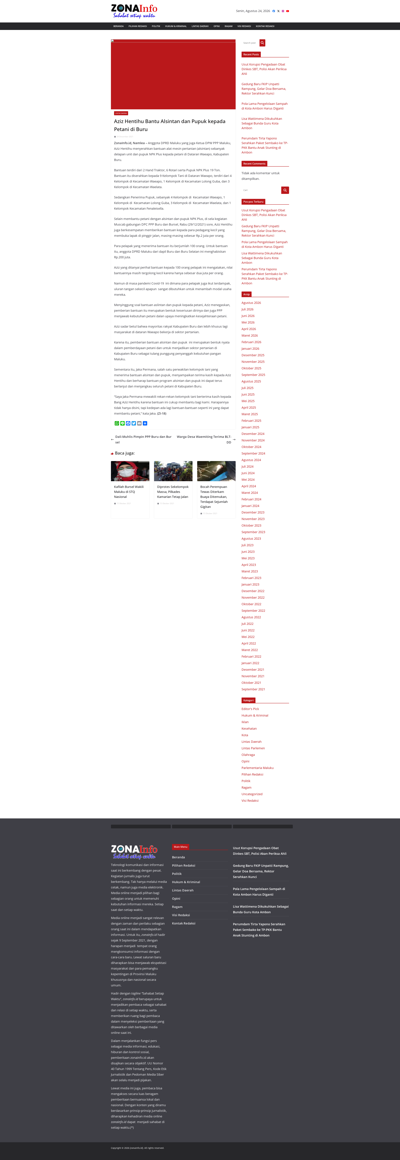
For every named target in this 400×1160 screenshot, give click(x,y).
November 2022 (253, 597)
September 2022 (253, 610)
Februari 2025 (251, 420)
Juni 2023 (248, 552)
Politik (156, 26)
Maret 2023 (250, 571)
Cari (262, 43)
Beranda (118, 26)
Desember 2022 (253, 591)
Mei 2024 (248, 479)
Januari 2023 (250, 584)
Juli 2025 (247, 388)
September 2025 (253, 375)
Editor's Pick (250, 709)
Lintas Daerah (200, 26)
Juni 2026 (248, 316)
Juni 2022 (248, 630)
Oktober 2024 (251, 447)
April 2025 (249, 407)
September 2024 (253, 453)
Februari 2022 (251, 656)
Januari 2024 (250, 506)
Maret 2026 (250, 335)
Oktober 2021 (251, 683)
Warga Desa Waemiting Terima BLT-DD (204, 439)
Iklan (245, 722)
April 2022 (249, 643)
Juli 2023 (247, 545)
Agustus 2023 (251, 538)
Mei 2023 (248, 558)
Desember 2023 (253, 512)
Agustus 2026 (251, 303)
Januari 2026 (250, 348)
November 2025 (253, 362)
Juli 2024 (247, 466)
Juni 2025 (248, 394)
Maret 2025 (250, 414)
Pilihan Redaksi (138, 26)
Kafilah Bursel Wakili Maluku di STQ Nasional (129, 492)
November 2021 (253, 676)
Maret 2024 (250, 493)
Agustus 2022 (251, 617)
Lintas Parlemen (253, 748)
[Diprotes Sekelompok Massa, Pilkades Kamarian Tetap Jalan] (173, 464)
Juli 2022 (247, 624)
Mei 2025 (248, 401)
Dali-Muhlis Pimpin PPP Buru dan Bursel (143, 439)
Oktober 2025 (251, 368)
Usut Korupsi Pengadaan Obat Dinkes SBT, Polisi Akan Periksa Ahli (264, 69)
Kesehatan (249, 728)
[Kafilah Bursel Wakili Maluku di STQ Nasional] (130, 464)
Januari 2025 (250, 427)
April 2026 (249, 329)
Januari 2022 (250, 663)
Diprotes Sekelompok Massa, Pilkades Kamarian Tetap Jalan (173, 492)
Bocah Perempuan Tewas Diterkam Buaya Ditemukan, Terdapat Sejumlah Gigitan (214, 497)
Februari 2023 (251, 578)
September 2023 (253, 532)
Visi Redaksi (244, 26)
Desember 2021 (253, 669)
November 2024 (253, 440)
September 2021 (253, 689)
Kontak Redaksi (265, 26)
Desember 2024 (253, 434)
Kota (245, 735)
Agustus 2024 (251, 460)
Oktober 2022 (251, 604)
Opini (217, 26)
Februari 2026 (251, 342)
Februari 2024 (251, 499)
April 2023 (249, 565)
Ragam (228, 26)
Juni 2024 (248, 473)
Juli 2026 (247, 309)
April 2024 (249, 486)
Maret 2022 (250, 650)
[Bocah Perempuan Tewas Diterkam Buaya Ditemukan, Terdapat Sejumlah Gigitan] (216, 464)
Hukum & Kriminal (176, 26)
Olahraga (248, 755)
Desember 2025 (253, 355)
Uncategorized (252, 794)
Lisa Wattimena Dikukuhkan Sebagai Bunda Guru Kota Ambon (262, 123)
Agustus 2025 (251, 381)
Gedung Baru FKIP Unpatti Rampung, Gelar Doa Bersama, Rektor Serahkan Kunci (264, 88)
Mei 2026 (248, 322)
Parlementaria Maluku (258, 768)
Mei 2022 (248, 637)
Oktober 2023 (251, 525)
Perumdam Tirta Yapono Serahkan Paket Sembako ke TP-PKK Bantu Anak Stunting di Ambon (259, 929)
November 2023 (253, 519)
